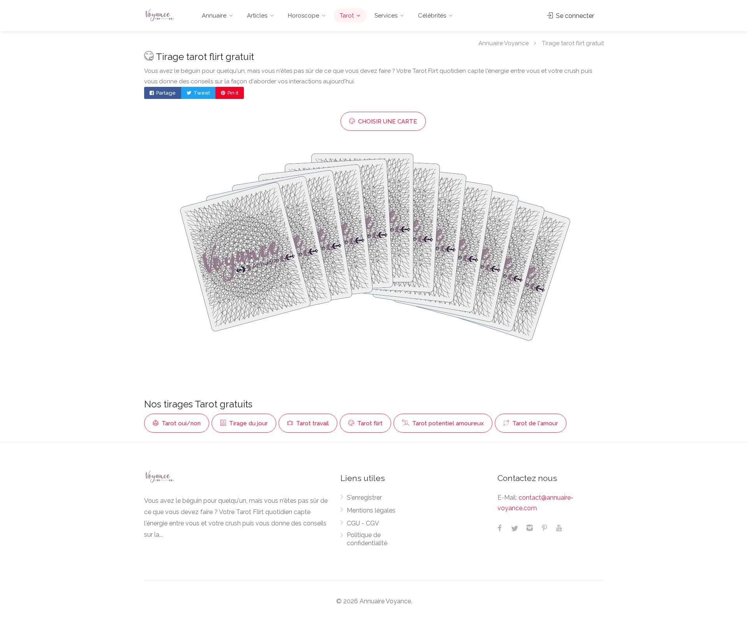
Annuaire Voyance (503, 42)
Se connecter (574, 15)
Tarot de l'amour (534, 423)
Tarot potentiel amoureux (447, 423)
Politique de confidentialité (367, 539)
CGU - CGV (363, 523)
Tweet (201, 93)
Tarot (347, 15)
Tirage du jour (248, 423)
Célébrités (432, 15)
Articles (257, 15)
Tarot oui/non (180, 423)
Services (385, 15)
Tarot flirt (369, 423)
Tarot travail (312, 423)
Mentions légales (371, 510)
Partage (165, 93)
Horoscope (303, 15)
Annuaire (214, 15)
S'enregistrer (364, 497)
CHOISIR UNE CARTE (386, 121)
